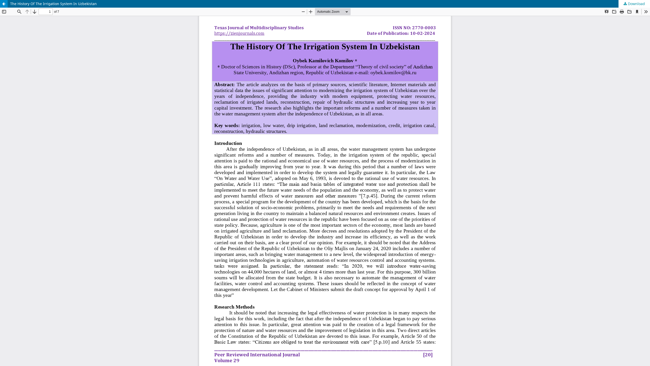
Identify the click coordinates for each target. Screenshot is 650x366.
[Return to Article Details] (4, 4)
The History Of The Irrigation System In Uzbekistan (53, 3)
